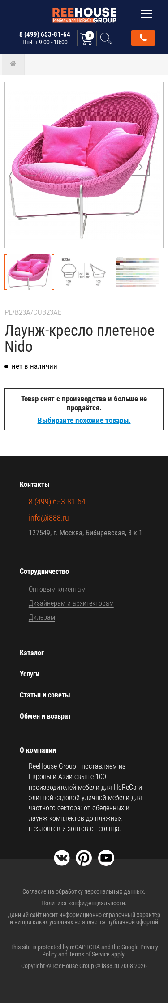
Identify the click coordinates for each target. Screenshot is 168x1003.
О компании (38, 750)
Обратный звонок (143, 38)
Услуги (29, 674)
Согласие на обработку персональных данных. (84, 891)
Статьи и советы (45, 695)
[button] (141, 167)
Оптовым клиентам (57, 589)
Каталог (32, 653)
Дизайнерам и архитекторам (71, 603)
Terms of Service (89, 954)
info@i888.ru (49, 517)
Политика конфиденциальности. (84, 903)
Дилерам (42, 617)
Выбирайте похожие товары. (84, 420)
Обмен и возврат (45, 716)
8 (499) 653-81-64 (44, 38)
